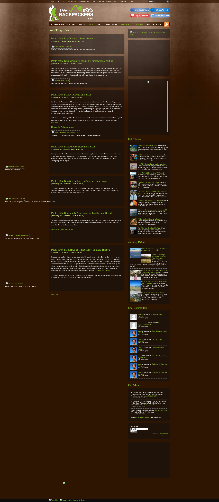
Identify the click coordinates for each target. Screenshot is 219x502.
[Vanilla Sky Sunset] (17, 235)
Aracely (56, 41)
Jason (56, 97)
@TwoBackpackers (142, 418)
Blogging (138, 24)
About (61, 1)
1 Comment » (64, 64)
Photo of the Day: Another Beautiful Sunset (73, 146)
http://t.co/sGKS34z (161, 410)
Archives (123, 1)
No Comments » (65, 184)
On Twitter (133, 385)
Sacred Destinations (103, 271)
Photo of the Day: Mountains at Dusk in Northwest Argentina (82, 61)
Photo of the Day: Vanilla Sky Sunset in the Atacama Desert (81, 213)
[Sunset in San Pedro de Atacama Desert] (65, 132)
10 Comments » (65, 41)
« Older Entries (54, 294)
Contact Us (72, 1)
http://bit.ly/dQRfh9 (151, 396)
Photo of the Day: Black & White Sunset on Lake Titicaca (80, 249)
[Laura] (133, 320)
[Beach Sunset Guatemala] (61, 47)
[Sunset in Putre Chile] (15, 167)
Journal (125, 24)
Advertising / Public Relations (104, 1)
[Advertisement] (149, 58)
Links (132, 1)
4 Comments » (64, 97)
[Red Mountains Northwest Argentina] (60, 80)
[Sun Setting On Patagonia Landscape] (15, 199)
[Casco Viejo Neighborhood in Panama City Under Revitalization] (14, 283)
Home (52, 1)
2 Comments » (65, 149)
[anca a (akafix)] (133, 328)
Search (167, 1)
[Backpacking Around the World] (71, 13)
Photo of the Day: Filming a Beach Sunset (72, 38)
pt (49, 6)
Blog (91, 24)
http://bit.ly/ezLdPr (149, 405)
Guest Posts (84, 1)
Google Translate (163, 433)
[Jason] (133, 336)
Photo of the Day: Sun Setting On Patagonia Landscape (79, 181)
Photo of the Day (78, 41)
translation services (163, 436)
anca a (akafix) (142, 323)
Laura (140, 314)
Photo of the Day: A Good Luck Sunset (71, 94)
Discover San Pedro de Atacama (62, 127)
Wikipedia (54, 122)
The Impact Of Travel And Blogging (152, 365)
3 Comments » (64, 252)
